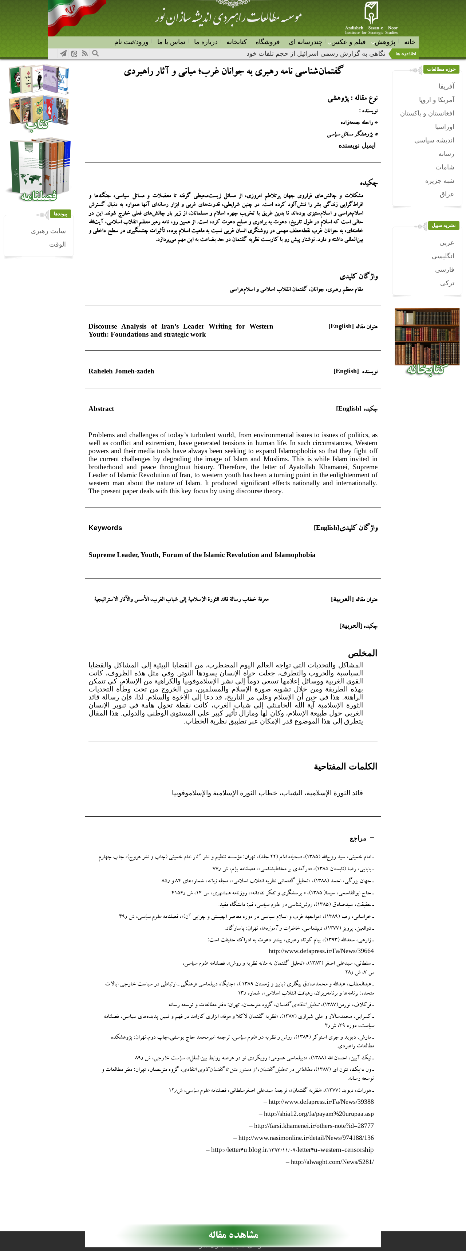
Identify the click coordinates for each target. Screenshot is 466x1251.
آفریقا (446, 86)
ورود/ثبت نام (131, 42)
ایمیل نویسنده (358, 145)
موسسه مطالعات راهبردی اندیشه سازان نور (228, 20)
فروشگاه (268, 42)
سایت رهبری (48, 231)
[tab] (233, 838)
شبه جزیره (439, 180)
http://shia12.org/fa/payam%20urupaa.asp (319, 1113)
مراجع (358, 838)
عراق (447, 194)
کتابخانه (236, 42)
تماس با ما (171, 42)
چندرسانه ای (306, 42)
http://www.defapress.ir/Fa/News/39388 (321, 1101)
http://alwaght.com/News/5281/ (332, 1161)
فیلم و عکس (348, 42)
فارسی (444, 269)
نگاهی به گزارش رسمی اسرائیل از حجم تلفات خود (316, 53)
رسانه (446, 153)
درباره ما (206, 42)
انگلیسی (443, 256)
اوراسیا (444, 126)
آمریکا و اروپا (436, 99)
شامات (444, 167)
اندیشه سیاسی (434, 140)
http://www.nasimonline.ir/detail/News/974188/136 (306, 1137)
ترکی (447, 283)
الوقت (57, 244)
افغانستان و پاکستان (427, 113)
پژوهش (385, 42)
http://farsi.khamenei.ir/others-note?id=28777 (314, 1125)
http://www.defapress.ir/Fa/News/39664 (321, 950)
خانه (409, 42)
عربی (446, 242)
